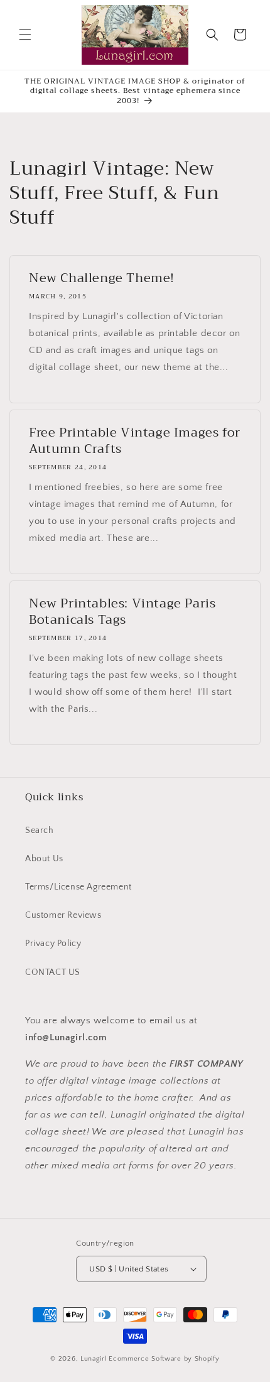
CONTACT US (52, 972)
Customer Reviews (63, 915)
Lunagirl (93, 1359)
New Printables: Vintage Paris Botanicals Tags (122, 612)
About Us (44, 859)
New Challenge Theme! (102, 278)
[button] (25, 34)
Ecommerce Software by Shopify (164, 1359)
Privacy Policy (53, 944)
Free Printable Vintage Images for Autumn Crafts (134, 441)
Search (39, 830)
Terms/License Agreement (78, 887)
